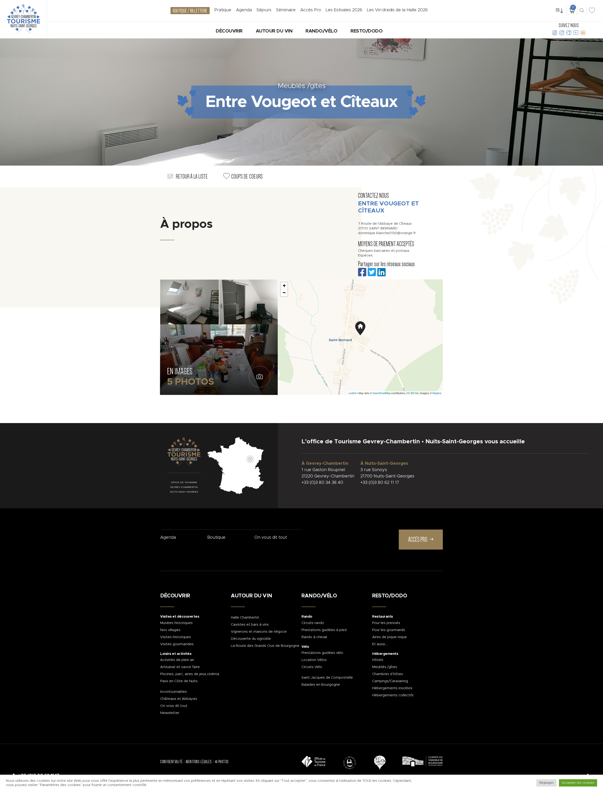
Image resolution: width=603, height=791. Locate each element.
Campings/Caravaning (390, 681)
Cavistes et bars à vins (250, 624)
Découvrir (229, 31)
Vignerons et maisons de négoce (259, 631)
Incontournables (173, 691)
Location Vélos (314, 660)
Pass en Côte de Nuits (179, 681)
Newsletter (169, 713)
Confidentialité (171, 761)
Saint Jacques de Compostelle (327, 677)
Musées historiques (176, 623)
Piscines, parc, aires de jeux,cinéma (189, 674)
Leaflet (352, 393)
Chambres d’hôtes (387, 674)
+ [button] (284, 286)
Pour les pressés (386, 623)
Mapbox (437, 393)
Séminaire (286, 10)
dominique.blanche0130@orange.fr (387, 233)
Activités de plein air (177, 660)
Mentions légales (199, 761)
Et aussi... (380, 644)
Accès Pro (310, 10)
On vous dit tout (270, 537)
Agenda (168, 537)
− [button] (284, 293)
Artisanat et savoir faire (180, 667)
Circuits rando (313, 623)
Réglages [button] (546, 782)
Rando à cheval (314, 637)
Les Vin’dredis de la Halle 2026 (397, 10)
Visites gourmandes (177, 644)
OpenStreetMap (381, 393)
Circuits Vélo (312, 667)
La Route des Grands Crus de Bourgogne (265, 646)
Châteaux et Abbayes (178, 699)
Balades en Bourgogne (321, 684)
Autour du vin (274, 31)
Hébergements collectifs (393, 695)
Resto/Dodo (366, 31)
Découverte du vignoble (251, 638)
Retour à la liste (192, 176)
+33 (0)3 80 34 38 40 (322, 483)
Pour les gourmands (388, 630)
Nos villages (170, 630)
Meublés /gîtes (384, 667)
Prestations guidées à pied (324, 630)
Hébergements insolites (392, 688)
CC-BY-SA (412, 393)
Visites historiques (175, 637)
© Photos (222, 761)
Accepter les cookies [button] (578, 782)
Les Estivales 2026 (344, 10)
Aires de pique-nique (389, 637)
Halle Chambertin (245, 617)
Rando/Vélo (321, 31)
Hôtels (377, 660)
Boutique (216, 537)
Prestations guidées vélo (322, 653)
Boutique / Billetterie (190, 11)
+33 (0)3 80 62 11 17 (379, 483)
